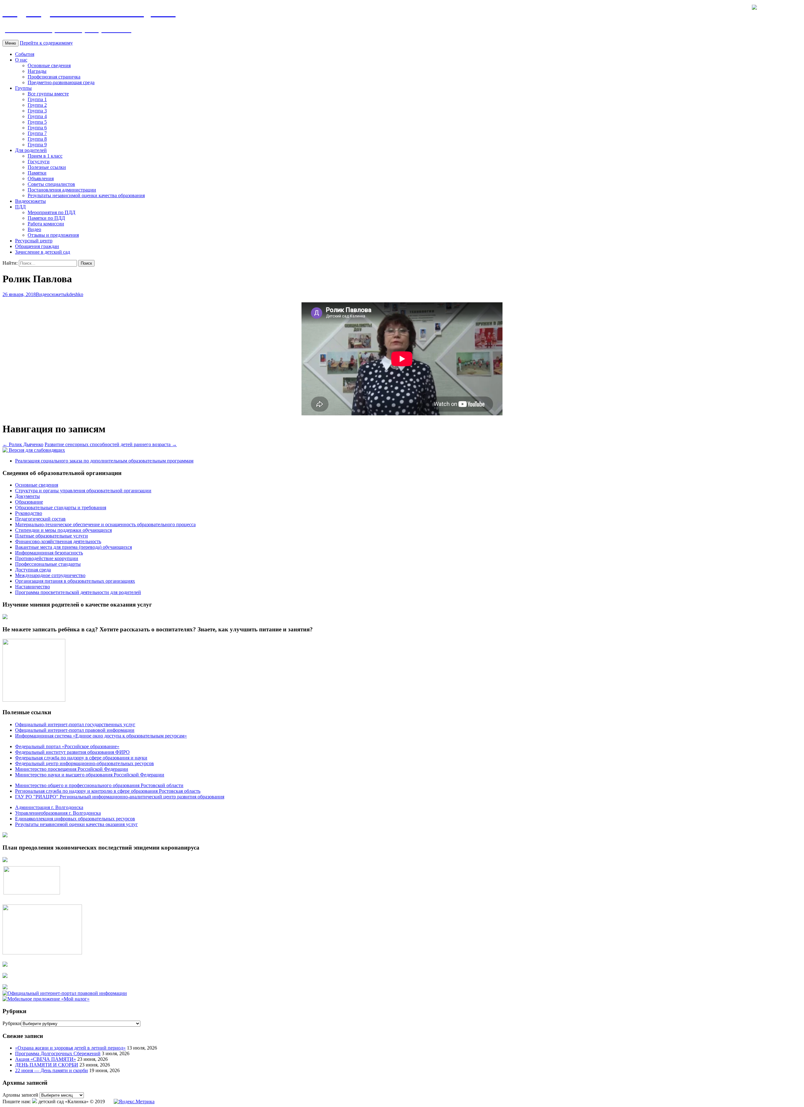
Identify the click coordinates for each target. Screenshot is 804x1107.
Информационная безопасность (49, 552)
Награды (37, 71)
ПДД (20, 206)
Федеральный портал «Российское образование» (67, 746)
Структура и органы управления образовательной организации (83, 490)
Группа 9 (37, 144)
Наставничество (32, 586)
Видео (34, 229)
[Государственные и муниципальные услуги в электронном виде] (5, 965)
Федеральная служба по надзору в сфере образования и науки (81, 757)
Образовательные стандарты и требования (60, 507)
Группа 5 (37, 122)
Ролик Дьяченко (23, 444)
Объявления (41, 178)
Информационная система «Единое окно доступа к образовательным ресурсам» (101, 735)
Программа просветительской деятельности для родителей (78, 592)
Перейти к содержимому (46, 43)
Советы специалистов (51, 184)
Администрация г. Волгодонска (49, 807)
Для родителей (31, 150)
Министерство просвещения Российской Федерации (71, 769)
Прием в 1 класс (45, 156)
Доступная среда (33, 569)
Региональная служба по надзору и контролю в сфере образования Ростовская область (107, 791)
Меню (10, 43)
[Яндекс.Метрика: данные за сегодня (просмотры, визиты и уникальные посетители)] (134, 1101)
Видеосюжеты (30, 201)
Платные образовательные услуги (51, 535)
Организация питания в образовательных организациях (75, 581)
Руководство (28, 513)
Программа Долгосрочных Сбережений (57, 1053)
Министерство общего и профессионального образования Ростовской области (99, 785)
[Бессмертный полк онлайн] (5, 835)
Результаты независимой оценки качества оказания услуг (76, 824)
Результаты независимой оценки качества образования (86, 195)
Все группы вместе (48, 93)
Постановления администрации (62, 189)
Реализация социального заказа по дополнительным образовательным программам (104, 460)
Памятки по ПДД (46, 218)
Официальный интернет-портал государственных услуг (75, 724)
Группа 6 (37, 127)
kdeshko (75, 294)
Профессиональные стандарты (48, 564)
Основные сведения (49, 65)
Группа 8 (37, 139)
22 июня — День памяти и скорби (51, 1070)
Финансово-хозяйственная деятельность (58, 541)
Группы (23, 88)
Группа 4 (37, 116)
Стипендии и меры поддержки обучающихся (63, 530)
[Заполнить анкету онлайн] (5, 617)
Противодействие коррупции (46, 558)
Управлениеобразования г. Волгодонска (58, 813)
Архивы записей (20, 1095)
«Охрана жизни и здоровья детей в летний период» (70, 1047)
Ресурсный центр (33, 240)
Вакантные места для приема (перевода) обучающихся (73, 547)
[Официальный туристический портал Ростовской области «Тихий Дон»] (5, 987)
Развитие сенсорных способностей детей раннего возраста (111, 444)
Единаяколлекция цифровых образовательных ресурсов (75, 818)
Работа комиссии (46, 223)
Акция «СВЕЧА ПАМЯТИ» (45, 1059)
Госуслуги (39, 161)
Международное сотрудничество (50, 575)
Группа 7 (37, 133)
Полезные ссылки (47, 167)
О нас (21, 59)
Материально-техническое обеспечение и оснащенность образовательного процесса (105, 524)
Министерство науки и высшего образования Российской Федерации (89, 774)
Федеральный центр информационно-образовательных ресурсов (84, 763)
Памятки (37, 173)
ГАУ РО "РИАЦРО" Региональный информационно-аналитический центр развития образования (119, 796)
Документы (27, 496)
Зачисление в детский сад (42, 252)
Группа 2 (37, 105)
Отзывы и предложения (53, 235)
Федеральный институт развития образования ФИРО (72, 752)
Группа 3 (37, 110)
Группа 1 (37, 99)
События (24, 54)
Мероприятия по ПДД (51, 212)
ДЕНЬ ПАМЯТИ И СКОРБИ (46, 1064)
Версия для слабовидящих (36, 450)
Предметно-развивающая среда (61, 82)
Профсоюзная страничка (54, 76)
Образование (29, 502)
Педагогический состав (40, 518)
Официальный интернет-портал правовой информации (74, 730)
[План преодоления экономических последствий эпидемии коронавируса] (5, 860)
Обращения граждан (37, 246)
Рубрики (12, 1023)
